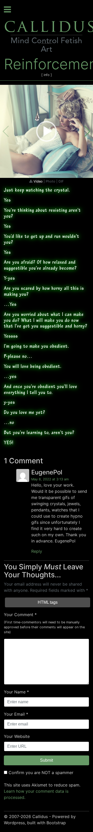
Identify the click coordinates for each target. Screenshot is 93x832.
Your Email (14, 714)
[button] (46, 131)
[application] (46, 131)
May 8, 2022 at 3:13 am (50, 479)
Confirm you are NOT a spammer (40, 772)
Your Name (15, 691)
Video (39, 181)
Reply (36, 551)
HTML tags (48, 602)
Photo (51, 181)
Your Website (17, 736)
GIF (61, 181)
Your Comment (18, 614)
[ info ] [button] (46, 75)
